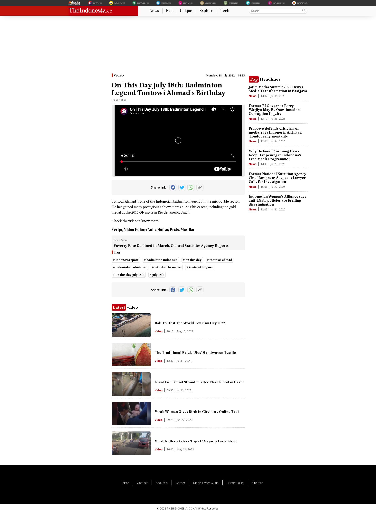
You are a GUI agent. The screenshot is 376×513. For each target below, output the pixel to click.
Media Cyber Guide (206, 482)
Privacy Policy (235, 482)
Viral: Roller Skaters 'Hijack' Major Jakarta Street (196, 441)
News (154, 11)
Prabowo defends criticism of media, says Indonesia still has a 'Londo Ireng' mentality (275, 132)
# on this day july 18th (128, 275)
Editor (125, 482)
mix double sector (225, 201)
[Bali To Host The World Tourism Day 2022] (131, 336)
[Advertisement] (186, 46)
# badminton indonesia (160, 260)
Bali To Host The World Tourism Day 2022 (190, 323)
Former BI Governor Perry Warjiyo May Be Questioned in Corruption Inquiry (274, 110)
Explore (206, 11)
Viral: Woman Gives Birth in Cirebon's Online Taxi (197, 412)
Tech (225, 11)
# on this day (192, 260)
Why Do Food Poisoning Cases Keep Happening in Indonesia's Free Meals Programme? (275, 155)
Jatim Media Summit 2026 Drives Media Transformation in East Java (278, 89)
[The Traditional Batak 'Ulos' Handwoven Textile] (131, 365)
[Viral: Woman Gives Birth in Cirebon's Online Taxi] (131, 424)
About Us (162, 482)
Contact (142, 482)
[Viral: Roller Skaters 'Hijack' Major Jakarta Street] (131, 454)
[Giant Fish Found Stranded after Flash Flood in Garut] (131, 395)
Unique (186, 11)
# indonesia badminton (129, 267)
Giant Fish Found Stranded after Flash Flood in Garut (199, 382)
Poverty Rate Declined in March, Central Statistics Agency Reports (171, 246)
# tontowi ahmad (219, 260)
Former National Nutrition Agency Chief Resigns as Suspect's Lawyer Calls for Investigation (277, 178)
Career (180, 482)
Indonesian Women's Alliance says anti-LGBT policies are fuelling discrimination (277, 200)
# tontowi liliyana (200, 267)
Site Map (257, 482)
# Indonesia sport (125, 260)
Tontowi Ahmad (124, 201)
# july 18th (157, 275)
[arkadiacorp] (75, 3)
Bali (169, 11)
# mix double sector (166, 267)
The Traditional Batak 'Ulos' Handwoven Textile (195, 353)
